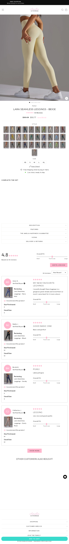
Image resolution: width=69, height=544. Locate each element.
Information (34, 531)
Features (34, 229)
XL (44, 162)
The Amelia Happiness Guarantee (34, 233)
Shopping (34, 522)
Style (34, 124)
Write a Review (59, 265)
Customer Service (34, 526)
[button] (34, 112)
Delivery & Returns (34, 241)
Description (34, 225)
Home (34, 106)
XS (25, 162)
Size (35, 159)
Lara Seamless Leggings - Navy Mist (20, 293)
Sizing (34, 237)
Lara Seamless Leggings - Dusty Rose (20, 423)
